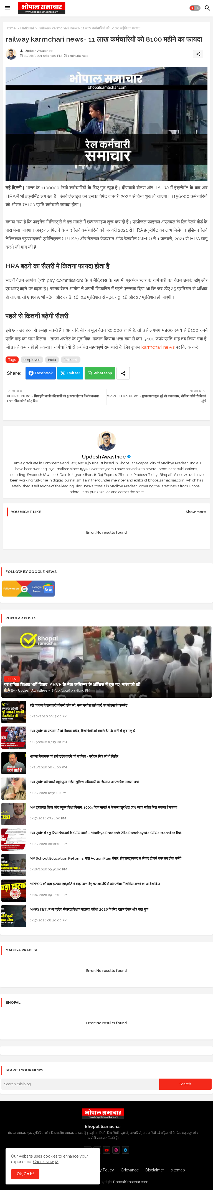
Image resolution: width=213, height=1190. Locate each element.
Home (11, 28)
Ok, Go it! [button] (25, 1174)
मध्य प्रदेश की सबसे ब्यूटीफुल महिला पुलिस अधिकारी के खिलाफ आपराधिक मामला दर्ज (84, 782)
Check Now (43, 1162)
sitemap (178, 1170)
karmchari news (158, 347)
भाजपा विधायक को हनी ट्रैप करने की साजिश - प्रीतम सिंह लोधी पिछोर (74, 756)
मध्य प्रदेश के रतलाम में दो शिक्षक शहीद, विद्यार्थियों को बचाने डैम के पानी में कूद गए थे (82, 731)
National (27, 28)
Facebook (44, 373)
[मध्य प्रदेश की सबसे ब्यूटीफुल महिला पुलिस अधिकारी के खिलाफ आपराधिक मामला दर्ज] (13, 789)
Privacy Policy (101, 1170)
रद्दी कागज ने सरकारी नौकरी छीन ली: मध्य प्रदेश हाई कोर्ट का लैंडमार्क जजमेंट (78, 705)
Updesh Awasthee (104, 457)
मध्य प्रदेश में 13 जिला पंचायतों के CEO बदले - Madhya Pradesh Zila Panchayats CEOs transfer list (106, 833)
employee (32, 360)
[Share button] (123, 373)
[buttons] (106, 1150)
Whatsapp (102, 373)
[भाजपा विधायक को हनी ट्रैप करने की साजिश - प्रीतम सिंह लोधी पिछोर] (13, 763)
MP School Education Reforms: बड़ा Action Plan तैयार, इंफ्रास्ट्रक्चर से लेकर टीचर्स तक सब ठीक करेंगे (105, 858)
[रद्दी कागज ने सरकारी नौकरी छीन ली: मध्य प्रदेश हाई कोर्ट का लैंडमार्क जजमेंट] (13, 712)
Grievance (130, 1170)
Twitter (73, 373)
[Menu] (7, 8)
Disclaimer (154, 1170)
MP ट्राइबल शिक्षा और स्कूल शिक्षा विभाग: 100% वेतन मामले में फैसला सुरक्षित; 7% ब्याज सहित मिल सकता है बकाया (103, 807)
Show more (196, 512)
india (52, 360)
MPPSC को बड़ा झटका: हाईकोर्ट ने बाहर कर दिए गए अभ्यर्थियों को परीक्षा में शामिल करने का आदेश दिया (95, 884)
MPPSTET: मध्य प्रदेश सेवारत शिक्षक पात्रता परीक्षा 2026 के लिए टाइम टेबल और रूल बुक (89, 909)
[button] (195, 8)
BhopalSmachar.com (130, 1182)
